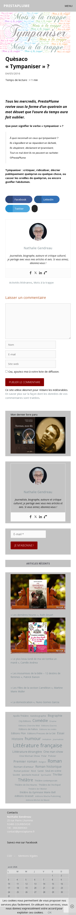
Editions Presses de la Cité (41, 733)
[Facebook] (30, 273)
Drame (52, 721)
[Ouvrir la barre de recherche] (54, 6)
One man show (53, 752)
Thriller (57, 774)
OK (50, 912)
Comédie (40, 720)
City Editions (25, 721)
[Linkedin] (40, 273)
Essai (60, 733)
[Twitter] (35, 273)
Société (16, 774)
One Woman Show (29, 755)
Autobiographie (38, 715)
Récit (33, 770)
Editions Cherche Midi (29, 725)
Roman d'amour (24, 766)
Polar (44, 755)
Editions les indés (47, 729)
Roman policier (22, 770)
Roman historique (48, 766)
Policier (52, 755)
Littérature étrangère (27, 752)
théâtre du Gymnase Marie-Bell (37, 792)
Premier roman (25, 761)
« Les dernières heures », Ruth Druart (32, 615)
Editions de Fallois (28, 729)
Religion (42, 762)
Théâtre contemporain (46, 780)
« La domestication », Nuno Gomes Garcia (35, 702)
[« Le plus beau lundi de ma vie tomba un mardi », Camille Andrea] (38, 636)
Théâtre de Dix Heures (26, 784)
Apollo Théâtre (21, 715)
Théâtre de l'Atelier (37, 788)
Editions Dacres (49, 725)
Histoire (17, 739)
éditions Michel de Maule (37, 800)
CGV (9, 855)
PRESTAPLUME (17, 5)
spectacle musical (30, 774)
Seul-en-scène (53, 770)
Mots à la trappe (44, 282)
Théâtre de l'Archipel (50, 784)
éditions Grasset (24, 796)
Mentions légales (28, 855)
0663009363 (20, 827)
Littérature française (37, 745)
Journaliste (58, 739)
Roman (55, 761)
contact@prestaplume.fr (21, 831)
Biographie (55, 716)
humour (33, 738)
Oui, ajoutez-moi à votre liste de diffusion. (33, 371)
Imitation (46, 739)
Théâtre (25, 780)
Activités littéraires (20, 282)
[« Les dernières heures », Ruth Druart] (38, 592)
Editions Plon (18, 733)
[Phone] (45, 273)
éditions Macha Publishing (48, 796)
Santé (40, 770)
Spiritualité (46, 775)
